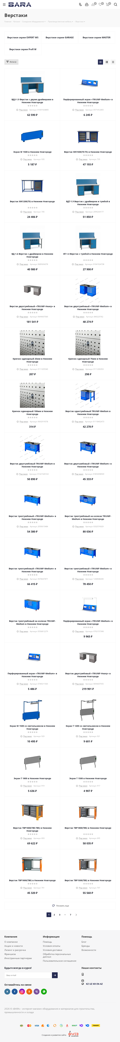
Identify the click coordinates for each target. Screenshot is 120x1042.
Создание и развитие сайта (54, 1035)
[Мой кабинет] (86, 4)
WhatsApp (44, 992)
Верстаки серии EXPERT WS (22, 37)
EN (97, 983)
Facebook (15, 992)
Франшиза (10, 954)
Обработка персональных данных (57, 955)
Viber (37, 992)
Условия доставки (52, 949)
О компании (11, 941)
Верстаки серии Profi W (22, 49)
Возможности (89, 949)
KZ (87, 983)
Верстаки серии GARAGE (60, 37)
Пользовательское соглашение (59, 960)
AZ (101, 983)
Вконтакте (7, 992)
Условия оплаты (51, 945)
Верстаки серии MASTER (96, 37)
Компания (10, 936)
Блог (84, 941)
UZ (90, 983)
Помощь (47, 941)
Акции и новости (13, 945)
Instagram (22, 992)
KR (94, 983)
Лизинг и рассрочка (15, 949)
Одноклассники (29, 992)
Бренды (86, 945)
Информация (51, 936)
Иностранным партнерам (18, 958)
